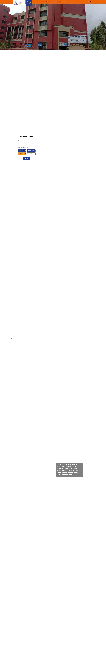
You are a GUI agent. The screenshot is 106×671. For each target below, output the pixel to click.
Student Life (48, 1)
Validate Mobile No (22, 153)
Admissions (42, 1)
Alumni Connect (63, 1)
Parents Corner (55, 1)
